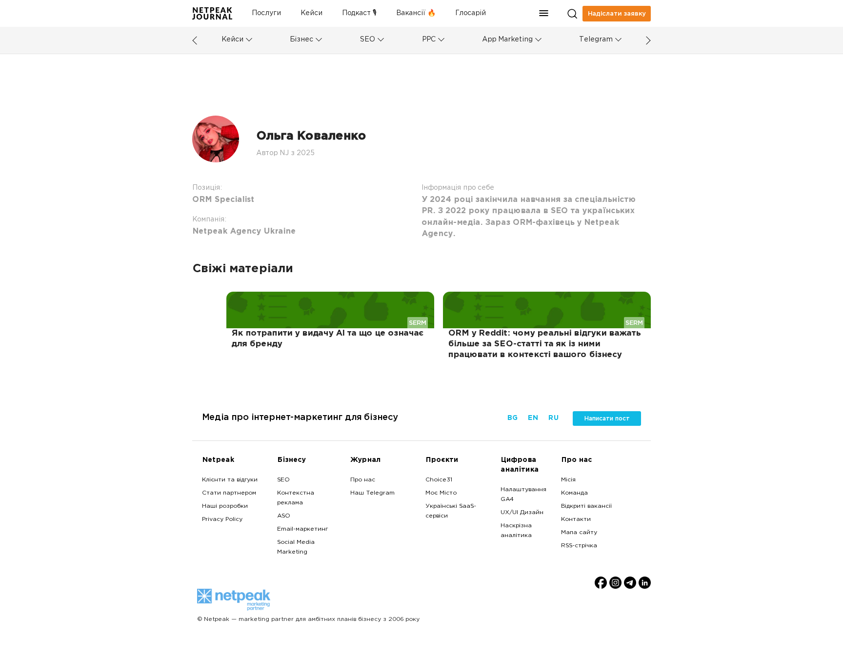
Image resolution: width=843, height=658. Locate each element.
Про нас (362, 480)
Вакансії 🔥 (416, 13)
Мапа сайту (579, 532)
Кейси (311, 13)
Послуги (266, 13)
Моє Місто (441, 493)
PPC (429, 39)
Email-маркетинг (302, 529)
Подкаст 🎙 (359, 13)
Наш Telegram (372, 493)
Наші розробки (225, 506)
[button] (544, 13)
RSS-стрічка (579, 545)
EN (532, 418)
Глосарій (470, 13)
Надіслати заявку (617, 14)
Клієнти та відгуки (230, 480)
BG (512, 418)
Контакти (576, 519)
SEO (367, 39)
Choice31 (438, 480)
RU (553, 418)
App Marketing (507, 39)
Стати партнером (229, 493)
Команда (574, 493)
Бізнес (301, 39)
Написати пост (607, 418)
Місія (568, 480)
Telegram (596, 39)
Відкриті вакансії (586, 506)
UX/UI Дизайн (522, 512)
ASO (283, 516)
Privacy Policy (222, 519)
